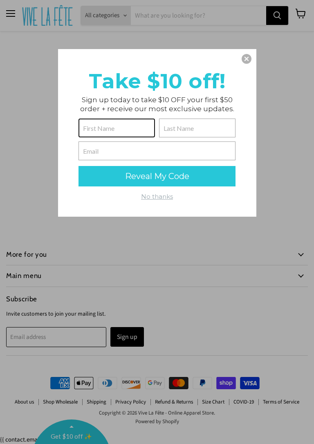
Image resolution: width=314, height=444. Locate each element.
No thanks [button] (157, 196)
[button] (246, 59)
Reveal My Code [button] (157, 176)
